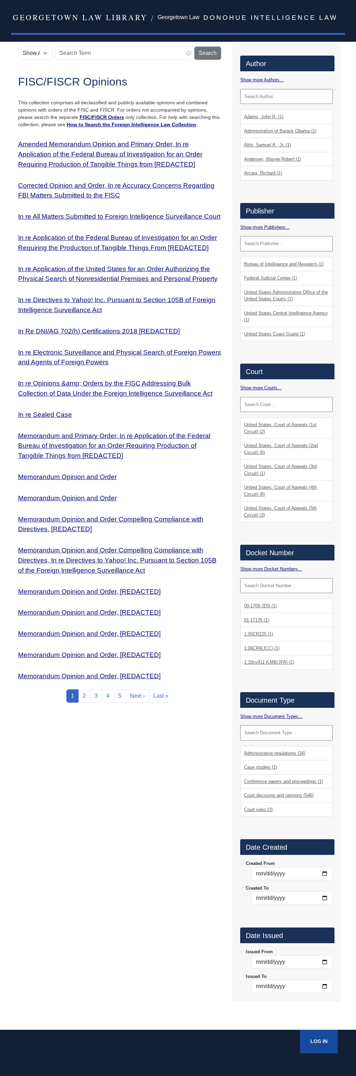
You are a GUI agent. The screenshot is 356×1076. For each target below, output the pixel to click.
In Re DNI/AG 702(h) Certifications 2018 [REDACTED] (99, 331)
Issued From (259, 951)
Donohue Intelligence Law (270, 17)
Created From (260, 863)
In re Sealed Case (45, 414)
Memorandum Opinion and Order (67, 476)
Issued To (256, 976)
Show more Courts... (261, 387)
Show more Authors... (262, 79)
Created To (257, 888)
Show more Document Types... (271, 716)
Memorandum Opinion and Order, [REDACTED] (89, 591)
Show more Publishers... (265, 227)
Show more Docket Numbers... (271, 569)
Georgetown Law (178, 17)
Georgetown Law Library (80, 17)
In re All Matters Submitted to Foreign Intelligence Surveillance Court (119, 216)
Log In (318, 1041)
